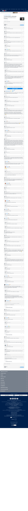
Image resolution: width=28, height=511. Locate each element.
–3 (23, 133)
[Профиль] (27, 11)
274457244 (7, 49)
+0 (21, 43)
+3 (21, 73)
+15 (21, 339)
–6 (23, 68)
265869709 (7, 130)
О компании (2, 380)
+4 (21, 94)
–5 (23, 43)
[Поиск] (24, 11)
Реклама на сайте (3, 376)
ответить (6, 52)
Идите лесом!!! (7, 166)
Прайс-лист (2, 378)
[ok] (14, 398)
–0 (23, 52)
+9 (21, 320)
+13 (21, 252)
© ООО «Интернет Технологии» (14, 423)
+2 (21, 52)
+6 (21, 266)
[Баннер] (15, 12)
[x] (17, 398)
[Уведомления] (25, 11)
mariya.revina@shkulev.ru (11, 408)
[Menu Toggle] (1, 11)
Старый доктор (7, 284)
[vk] (12, 398)
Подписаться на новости (4, 371)
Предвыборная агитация (4, 387)
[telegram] (10, 398)
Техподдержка (3, 385)
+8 (21, 181)
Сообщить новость (3, 373)
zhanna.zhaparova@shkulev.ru (12, 407)
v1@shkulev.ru (17, 404)
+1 (21, 79)
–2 (23, 190)
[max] (15, 398)
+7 (21, 146)
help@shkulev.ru (15, 405)
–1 (23, 320)
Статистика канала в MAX (4, 389)
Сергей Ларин (7, 317)
